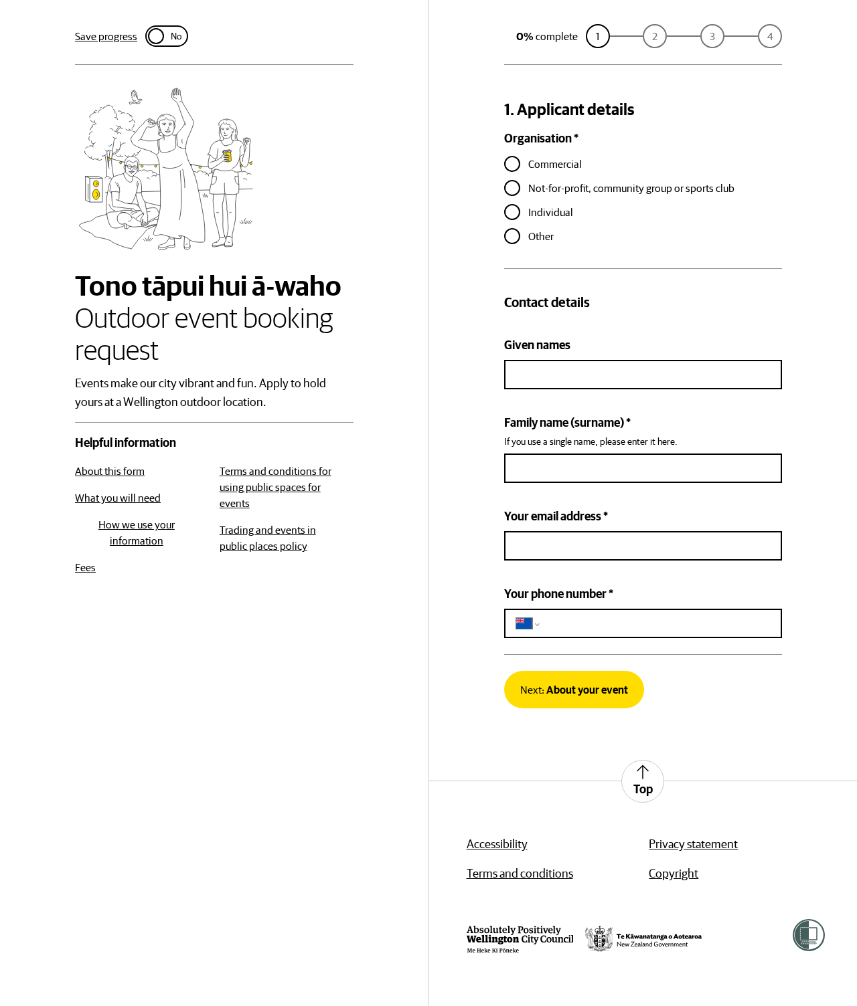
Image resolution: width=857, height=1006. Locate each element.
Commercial (555, 164)
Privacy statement (693, 844)
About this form (110, 471)
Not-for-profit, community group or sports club (631, 188)
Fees (85, 567)
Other (541, 236)
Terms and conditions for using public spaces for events (275, 487)
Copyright (673, 873)
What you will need (118, 498)
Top (643, 789)
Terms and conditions (520, 873)
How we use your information (136, 532)
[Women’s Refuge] (809, 935)
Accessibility (497, 844)
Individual (550, 212)
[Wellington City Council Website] (520, 939)
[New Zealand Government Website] (643, 939)
